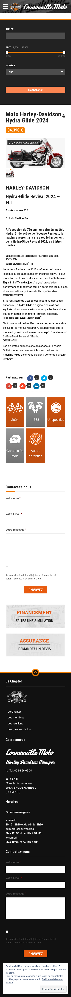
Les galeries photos (19, 729)
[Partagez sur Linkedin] (36, 386)
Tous (10, 72)
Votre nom (13, 498)
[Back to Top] (35, 672)
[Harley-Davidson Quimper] (35, 6)
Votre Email (14, 514)
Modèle (10, 65)
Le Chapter (14, 711)
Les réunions (15, 723)
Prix (17, 47)
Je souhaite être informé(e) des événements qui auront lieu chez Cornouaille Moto (31, 576)
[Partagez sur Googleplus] (9, 386)
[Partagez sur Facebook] (30, 378)
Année (9, 29)
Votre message (16, 529)
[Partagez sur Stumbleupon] (22, 386)
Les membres (16, 717)
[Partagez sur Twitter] (44, 378)
